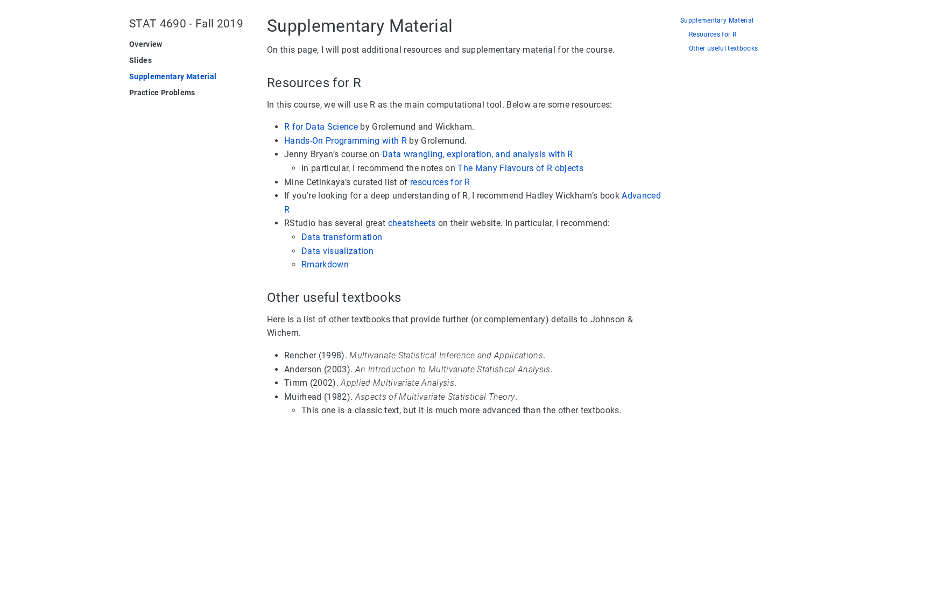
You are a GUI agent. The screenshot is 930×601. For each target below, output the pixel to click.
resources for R (440, 182)
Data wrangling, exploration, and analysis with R (477, 154)
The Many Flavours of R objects (520, 168)
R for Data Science (321, 127)
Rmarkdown (325, 264)
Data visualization (337, 251)
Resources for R (712, 34)
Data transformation (341, 237)
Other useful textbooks (723, 48)
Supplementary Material (716, 20)
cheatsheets (412, 223)
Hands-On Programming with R (345, 141)
